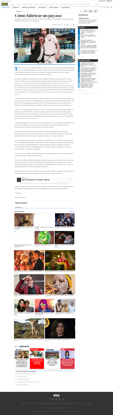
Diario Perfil (24, 403)
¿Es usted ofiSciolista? (22, 376)
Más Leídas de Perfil (84, 60)
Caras (30, 403)
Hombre (47, 403)
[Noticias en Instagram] (102, 8)
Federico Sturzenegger (29, 7)
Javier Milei (15, 7)
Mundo (30, 4)
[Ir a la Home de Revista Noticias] (4, 4)
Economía (24, 4)
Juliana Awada (65, 7)
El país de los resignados (23, 384)
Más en (17, 346)
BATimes (89, 403)
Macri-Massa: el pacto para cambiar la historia (28, 382)
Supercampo (65, 403)
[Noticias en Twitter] (108, 8)
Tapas (61, 4)
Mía (78, 403)
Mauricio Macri (53, 7)
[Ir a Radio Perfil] (102, 0)
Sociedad (18, 4)
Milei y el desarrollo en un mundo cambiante (36, 180)
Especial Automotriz (70, 4)
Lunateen (83, 403)
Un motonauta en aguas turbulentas (26, 373)
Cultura (35, 4)
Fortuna (42, 403)
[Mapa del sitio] (63, 399)
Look (71, 403)
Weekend (53, 403)
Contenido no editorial (83, 4)
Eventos (52, 4)
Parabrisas (59, 403)
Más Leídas (82, 27)
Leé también (25, 178)
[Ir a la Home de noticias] (56, 395)
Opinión (46, 4)
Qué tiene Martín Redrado (23, 379)
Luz (75, 403)
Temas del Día (5, 7)
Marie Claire (35, 403)
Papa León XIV (42, 7)
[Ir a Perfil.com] (109, 0)
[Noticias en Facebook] (105, 8)
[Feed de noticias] (111, 8)
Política (12, 4)
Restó (57, 4)
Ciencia (41, 4)
